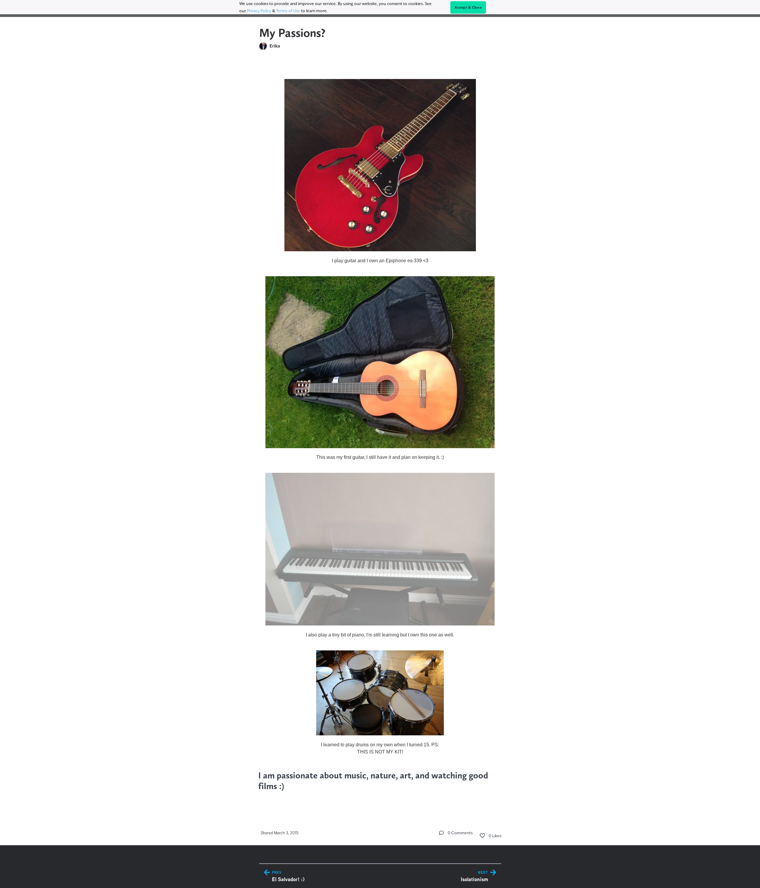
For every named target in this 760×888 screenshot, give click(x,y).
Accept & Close (468, 7)
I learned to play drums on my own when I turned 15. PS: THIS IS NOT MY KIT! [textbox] (380, 748)
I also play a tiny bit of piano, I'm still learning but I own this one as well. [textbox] (380, 634)
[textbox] (380, 433)
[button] (441, 832)
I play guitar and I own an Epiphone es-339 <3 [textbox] (380, 260)
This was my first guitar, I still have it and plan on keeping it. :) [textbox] (380, 457)
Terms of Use (288, 10)
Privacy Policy (259, 10)
